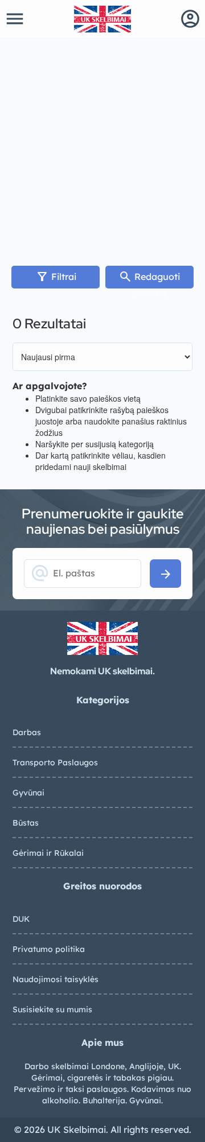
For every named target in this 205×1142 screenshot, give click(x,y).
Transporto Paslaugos (55, 762)
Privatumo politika (49, 949)
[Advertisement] (102, 146)
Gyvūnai (28, 793)
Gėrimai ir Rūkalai (48, 853)
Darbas (27, 732)
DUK (21, 919)
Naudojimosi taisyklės (56, 979)
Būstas (26, 823)
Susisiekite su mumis (52, 1009)
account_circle (190, 19)
